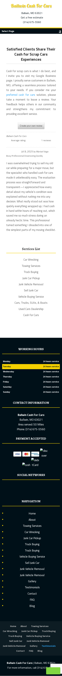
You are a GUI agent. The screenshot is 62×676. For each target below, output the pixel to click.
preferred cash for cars (20, 95)
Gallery (32, 581)
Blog (32, 606)
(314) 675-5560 (32, 22)
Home (32, 513)
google (30, 487)
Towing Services (32, 526)
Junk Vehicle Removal (32, 569)
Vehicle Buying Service (32, 556)
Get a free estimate (32, 17)
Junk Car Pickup (32, 538)
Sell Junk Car (32, 563)
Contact (32, 593)
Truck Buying (32, 544)
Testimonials (32, 587)
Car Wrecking (32, 532)
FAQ (32, 600)
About (32, 520)
